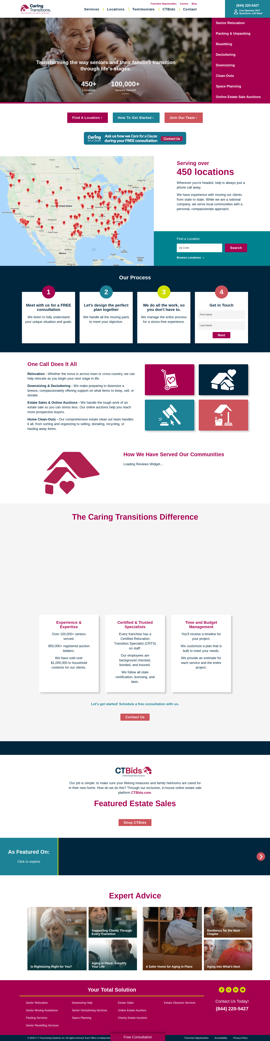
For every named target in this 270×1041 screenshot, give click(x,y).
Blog (194, 4)
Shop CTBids (138, 923)
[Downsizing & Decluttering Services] (223, 379)
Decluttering (226, 54)
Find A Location (86, 118)
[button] (33, 862)
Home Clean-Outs (41, 419)
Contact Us (135, 717)
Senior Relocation (230, 23)
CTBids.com (141, 792)
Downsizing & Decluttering (48, 386)
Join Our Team (182, 118)
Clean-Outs (225, 76)
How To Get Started (134, 118)
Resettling (224, 44)
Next (221, 335)
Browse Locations (189, 257)
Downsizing (225, 65)
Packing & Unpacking (233, 33)
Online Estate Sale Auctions (238, 97)
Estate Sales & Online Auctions (52, 402)
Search (236, 248)
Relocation (36, 374)
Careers (184, 4)
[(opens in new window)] (86, 956)
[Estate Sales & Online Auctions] (169, 415)
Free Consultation (138, 1037)
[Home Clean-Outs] (223, 415)
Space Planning (228, 86)
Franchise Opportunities (163, 4)
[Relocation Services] (169, 379)
